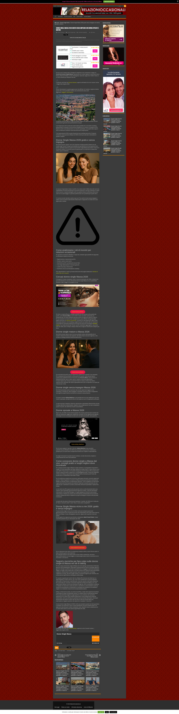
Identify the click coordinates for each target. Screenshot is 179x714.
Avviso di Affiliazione (88, 707)
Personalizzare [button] (113, 712)
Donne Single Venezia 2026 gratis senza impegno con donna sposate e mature (92, 673)
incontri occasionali (68, 16)
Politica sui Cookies (78, 6)
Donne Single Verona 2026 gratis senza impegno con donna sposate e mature (77, 673)
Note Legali (59, 6)
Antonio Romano (61, 32)
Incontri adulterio (87, 16)
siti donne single (61, 650)
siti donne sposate (71, 650)
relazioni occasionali (71, 320)
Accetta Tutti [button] (100, 712)
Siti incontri (60, 16)
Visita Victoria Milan (77, 311)
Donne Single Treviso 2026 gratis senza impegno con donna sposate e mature (62, 688)
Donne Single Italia (65, 22)
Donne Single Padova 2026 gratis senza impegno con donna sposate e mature (92, 688)
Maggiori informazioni (67, 92)
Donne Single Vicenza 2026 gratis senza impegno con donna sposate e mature (62, 673)
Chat (74, 16)
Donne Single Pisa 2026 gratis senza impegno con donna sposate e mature (91, 655)
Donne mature (79, 16)
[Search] (125, 6)
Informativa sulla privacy (68, 6)
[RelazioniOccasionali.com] (59, 11)
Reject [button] (107, 712)
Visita (95, 50)
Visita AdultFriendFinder (78, 547)
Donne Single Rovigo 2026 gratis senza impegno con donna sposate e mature (77, 688)
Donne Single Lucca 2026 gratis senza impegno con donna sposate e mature (64, 655)
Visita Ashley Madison (77, 444)
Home (55, 6)
